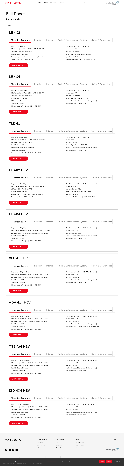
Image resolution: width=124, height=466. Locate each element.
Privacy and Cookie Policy (12, 457)
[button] (117, 461)
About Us (58, 447)
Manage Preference (52, 457)
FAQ (57, 442)
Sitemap (41, 457)
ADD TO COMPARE (18, 65)
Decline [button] (109, 461)
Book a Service (41, 445)
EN (81, 3)
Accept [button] (102, 461)
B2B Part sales (80, 445)
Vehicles (38, 2)
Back (9, 25)
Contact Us (59, 445)
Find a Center (40, 442)
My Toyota (53, 2)
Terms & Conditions (29, 457)
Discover (61, 2)
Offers (46, 2)
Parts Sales (40, 447)
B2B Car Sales (80, 442)
